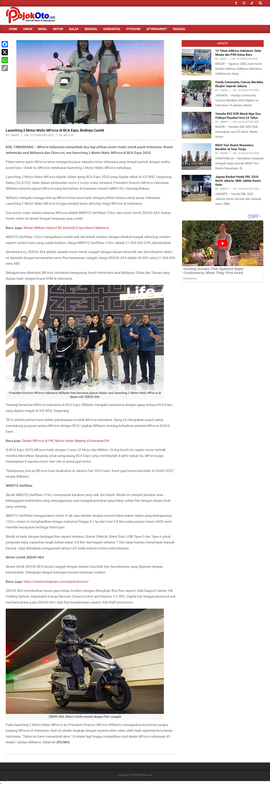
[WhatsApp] (5, 60)
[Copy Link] (5, 68)
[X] (5, 52)
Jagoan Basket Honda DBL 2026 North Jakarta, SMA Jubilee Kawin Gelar (238, 180)
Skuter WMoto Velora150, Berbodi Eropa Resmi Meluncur (66, 228)
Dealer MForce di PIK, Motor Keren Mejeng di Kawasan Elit (65, 441)
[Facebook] (5, 44)
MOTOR (68, 135)
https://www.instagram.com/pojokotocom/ (56, 582)
